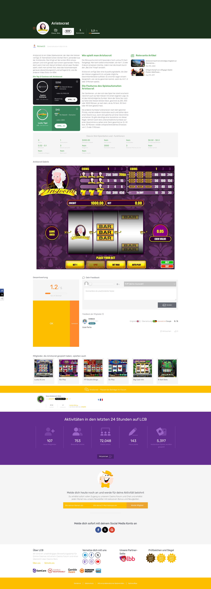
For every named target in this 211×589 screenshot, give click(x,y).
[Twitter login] (105, 530)
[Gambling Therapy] (87, 571)
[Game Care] (39, 571)
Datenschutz (89, 583)
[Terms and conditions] (56, 571)
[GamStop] (98, 571)
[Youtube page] (98, 561)
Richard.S (41, 46)
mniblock (91, 319)
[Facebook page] (91, 555)
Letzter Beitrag (74, 405)
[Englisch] (138, 321)
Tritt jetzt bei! (103, 456)
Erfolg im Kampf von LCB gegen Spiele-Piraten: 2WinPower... (159, 71)
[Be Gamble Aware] (72, 571)
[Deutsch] (155, 321)
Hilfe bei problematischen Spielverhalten (111, 583)
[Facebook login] (98, 530)
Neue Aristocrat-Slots (53, 396)
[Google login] (112, 530)
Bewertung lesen (58, 99)
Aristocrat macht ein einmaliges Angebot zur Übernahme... (161, 62)
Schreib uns (49, 563)
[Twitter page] (98, 555)
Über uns (36, 563)
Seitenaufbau (132, 583)
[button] (100, 399)
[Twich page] (85, 561)
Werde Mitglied (137, 505)
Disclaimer (77, 583)
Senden (169, 305)
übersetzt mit (162, 321)
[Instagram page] (91, 561)
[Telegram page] (85, 555)
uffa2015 (52, 399)
